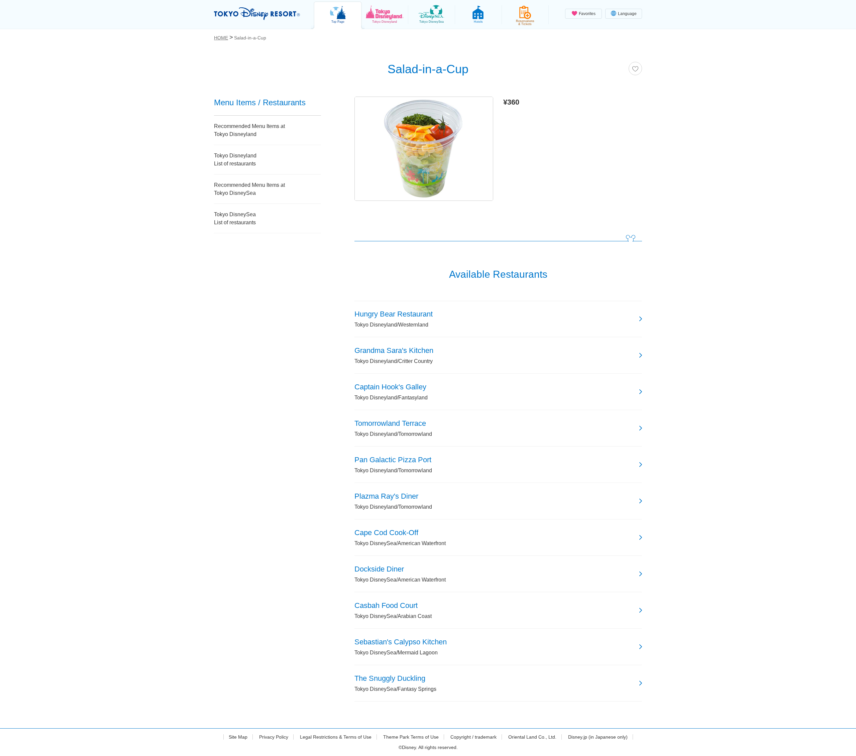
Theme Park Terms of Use (411, 737)
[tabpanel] (423, 150)
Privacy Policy (273, 737)
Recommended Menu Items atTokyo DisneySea (249, 189)
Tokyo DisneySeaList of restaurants (235, 218)
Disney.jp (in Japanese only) (598, 737)
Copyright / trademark (473, 737)
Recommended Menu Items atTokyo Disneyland (249, 130)
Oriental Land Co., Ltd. (532, 737)
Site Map (238, 737)
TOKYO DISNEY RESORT (257, 13)
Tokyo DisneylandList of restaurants (235, 159)
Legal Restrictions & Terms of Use (335, 737)
